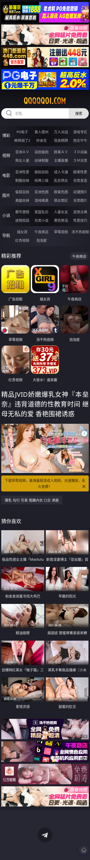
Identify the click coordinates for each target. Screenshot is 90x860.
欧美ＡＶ (61, 151)
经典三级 (41, 180)
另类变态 (80, 180)
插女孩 (22, 231)
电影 (6, 175)
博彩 (6, 135)
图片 (6, 195)
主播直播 (61, 160)
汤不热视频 (80, 231)
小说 (6, 215)
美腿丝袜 (22, 200)
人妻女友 (61, 211)
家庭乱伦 (41, 211)
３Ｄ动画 (80, 151)
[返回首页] (84, 850)
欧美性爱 (80, 171)
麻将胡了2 (22, 140)
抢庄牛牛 (80, 140)
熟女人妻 (22, 160)
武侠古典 (80, 211)
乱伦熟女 (61, 180)
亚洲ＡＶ (22, 151)
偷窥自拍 (22, 191)
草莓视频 (61, 231)
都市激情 (22, 211)
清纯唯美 (41, 200)
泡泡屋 (41, 240)
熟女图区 (61, 200)
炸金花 (41, 140)
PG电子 (22, 131)
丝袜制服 (41, 160)
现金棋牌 (61, 140)
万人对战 (61, 131)
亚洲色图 (41, 191)
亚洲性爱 (22, 171)
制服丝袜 (22, 180)
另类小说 (41, 220)
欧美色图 (61, 191)
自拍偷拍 (41, 151)
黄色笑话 (61, 220)
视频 (6, 155)
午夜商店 (41, 231)
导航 (6, 235)
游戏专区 (80, 131)
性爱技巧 (80, 220)
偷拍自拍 (41, 171)
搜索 (78, 113)
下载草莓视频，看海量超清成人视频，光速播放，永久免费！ (45, 483)
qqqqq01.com (45, 101)
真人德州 (41, 131)
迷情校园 (22, 220)
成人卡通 (61, 171)
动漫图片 (80, 191)
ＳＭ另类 (80, 160)
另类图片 (80, 200)
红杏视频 (22, 240)
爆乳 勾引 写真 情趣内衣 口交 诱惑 (32, 500)
